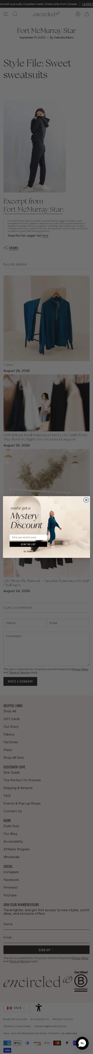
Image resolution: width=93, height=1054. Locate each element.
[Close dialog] (86, 500)
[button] (82, 1043)
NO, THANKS (28, 551)
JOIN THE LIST (28, 544)
